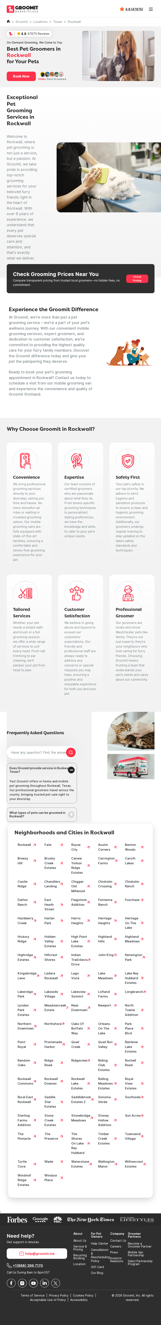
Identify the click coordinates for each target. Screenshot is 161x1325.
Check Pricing (137, 278)
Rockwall (74, 22)
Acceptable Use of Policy (48, 1300)
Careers (115, 1246)
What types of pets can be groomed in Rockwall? (37, 814)
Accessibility (79, 1300)
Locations (40, 22)
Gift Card (97, 1267)
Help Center (99, 1243)
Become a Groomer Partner (140, 1245)
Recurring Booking (80, 1257)
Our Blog (97, 1272)
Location (79, 1264)
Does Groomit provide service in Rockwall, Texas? (40, 769)
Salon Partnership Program (140, 1263)
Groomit (22, 22)
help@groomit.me (40, 1253)
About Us (79, 1240)
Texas (57, 22)
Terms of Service (33, 1295)
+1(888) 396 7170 (28, 1265)
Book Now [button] (21, 76)
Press (114, 1252)
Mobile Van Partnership (136, 1254)
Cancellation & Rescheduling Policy (100, 1255)
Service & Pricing (80, 1248)
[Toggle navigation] (151, 9)
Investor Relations (116, 1260)
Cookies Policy (83, 1295)
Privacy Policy (59, 1295)
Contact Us (118, 1240)
